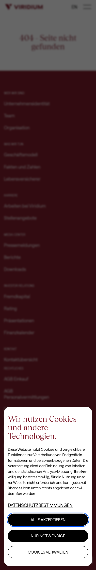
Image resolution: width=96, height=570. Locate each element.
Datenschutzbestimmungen (40, 505)
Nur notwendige (48, 535)
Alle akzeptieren (48, 519)
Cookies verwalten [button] (48, 552)
